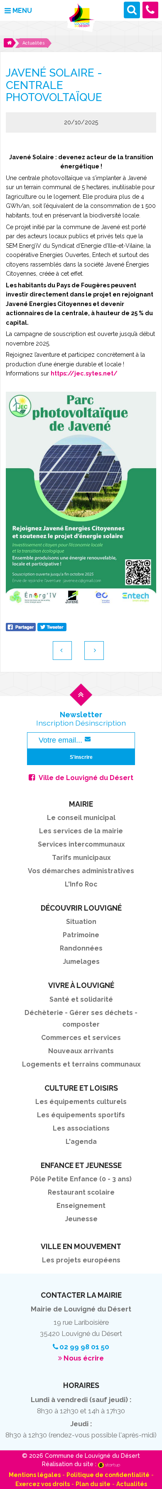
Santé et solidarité (81, 999)
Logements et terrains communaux (81, 1064)
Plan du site (93, 1484)
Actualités (131, 1484)
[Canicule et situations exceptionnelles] (94, 650)
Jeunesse (81, 1219)
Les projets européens (81, 1260)
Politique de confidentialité (108, 1475)
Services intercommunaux (81, 844)
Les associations (81, 1128)
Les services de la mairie (81, 831)
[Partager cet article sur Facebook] (21, 626)
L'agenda (81, 1142)
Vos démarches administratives (81, 871)
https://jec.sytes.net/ (84, 373)
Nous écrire (84, 1358)
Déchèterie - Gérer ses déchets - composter (81, 1019)
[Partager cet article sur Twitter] (51, 626)
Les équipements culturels (81, 1102)
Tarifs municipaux (81, 858)
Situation (81, 922)
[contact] (150, 10)
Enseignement (81, 1206)
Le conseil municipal (81, 818)
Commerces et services (81, 1038)
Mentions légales (35, 1475)
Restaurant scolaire (81, 1192)
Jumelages (81, 962)
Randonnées (81, 948)
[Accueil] (10, 42)
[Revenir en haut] (81, 702)
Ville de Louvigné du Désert (86, 778)
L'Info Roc (81, 884)
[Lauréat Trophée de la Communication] (62, 650)
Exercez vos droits (42, 1484)
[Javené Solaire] (81, 498)
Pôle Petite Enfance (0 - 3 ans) (81, 1179)
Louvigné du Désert (81, 18)
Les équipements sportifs (81, 1115)
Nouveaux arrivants (81, 1051)
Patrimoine (81, 935)
